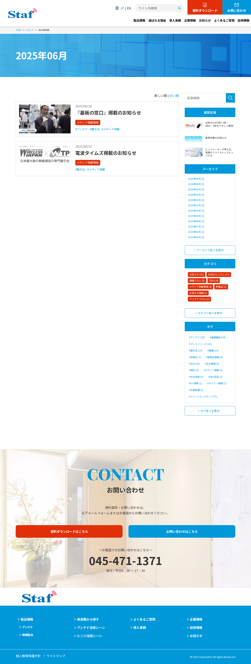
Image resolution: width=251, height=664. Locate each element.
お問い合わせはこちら (182, 531)
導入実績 (175, 20)
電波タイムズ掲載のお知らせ (105, 152)
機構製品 (27, 635)
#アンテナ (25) (197, 337)
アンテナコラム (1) (199, 299)
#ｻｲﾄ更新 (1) (195, 383)
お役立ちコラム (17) (218, 274)
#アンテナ (81, 129)
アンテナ (27, 627)
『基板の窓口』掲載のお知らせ (108, 112)
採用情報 (243, 20)
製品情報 (139, 20)
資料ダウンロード (204, 10)
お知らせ (205, 20)
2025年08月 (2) (196, 221)
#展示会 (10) (195, 350)
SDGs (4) (213, 280)
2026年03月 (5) (196, 194)
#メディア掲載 (111, 129)
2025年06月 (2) (196, 231)
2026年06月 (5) (196, 184)
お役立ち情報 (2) (198, 292)
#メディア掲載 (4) (213, 370)
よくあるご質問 (224, 20)
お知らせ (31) (196, 274)
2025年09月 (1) (196, 215)
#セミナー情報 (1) (216, 383)
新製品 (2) (221, 286)
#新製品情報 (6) (214, 357)
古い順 (174, 95)
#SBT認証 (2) (215, 376)
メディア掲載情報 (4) (200, 286)
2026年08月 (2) (196, 178)
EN (129, 8)
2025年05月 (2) (196, 237)
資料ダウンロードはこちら (69, 531)
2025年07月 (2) (196, 226)
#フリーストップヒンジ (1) (203, 396)
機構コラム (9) (197, 280)
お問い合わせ (236, 10)
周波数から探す (88, 619)
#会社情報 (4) (212, 363)
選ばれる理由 (157, 20)
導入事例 (139, 627)
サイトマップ (55, 655)
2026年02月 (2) (196, 200)
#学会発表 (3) (196, 376)
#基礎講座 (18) (218, 337)
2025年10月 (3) (196, 210)
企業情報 (190, 20)
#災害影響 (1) (196, 390)
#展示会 (95, 129)
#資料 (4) (194, 370)
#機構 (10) (212, 350)
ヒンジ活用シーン (89, 635)
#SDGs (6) (194, 363)
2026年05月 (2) (196, 189)
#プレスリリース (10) (200, 344)
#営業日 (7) (195, 357)
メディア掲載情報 (88, 122)
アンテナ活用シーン (91, 627)
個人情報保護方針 (28, 655)
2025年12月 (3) (196, 205)
